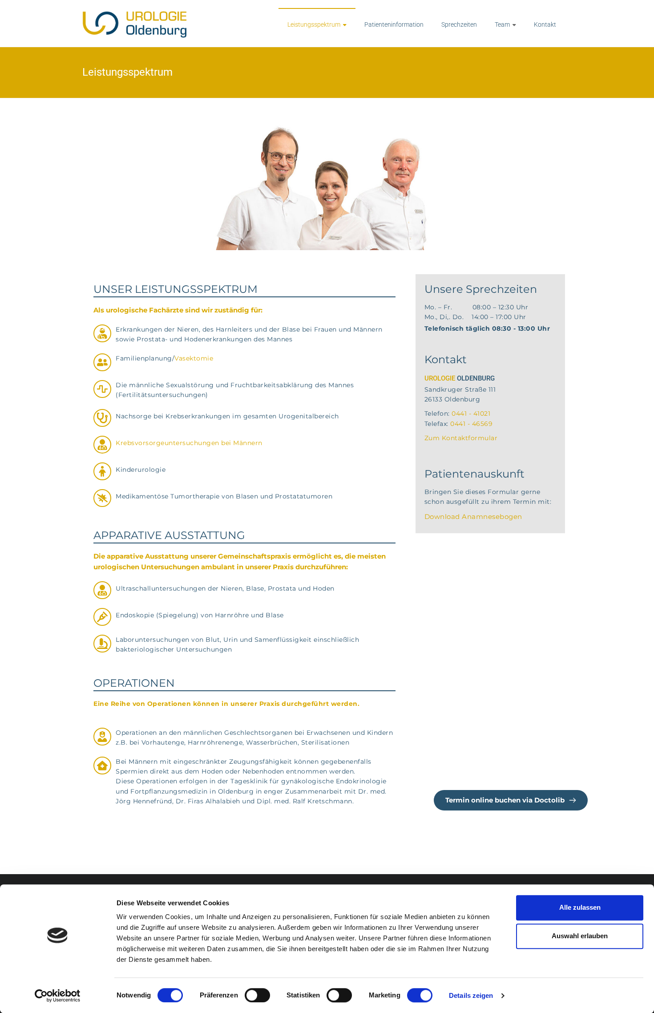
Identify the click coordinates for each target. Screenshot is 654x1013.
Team (502, 24)
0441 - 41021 (471, 413)
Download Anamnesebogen (473, 516)
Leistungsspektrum (313, 24)
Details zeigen (471, 995)
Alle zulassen (580, 907)
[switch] (257, 995)
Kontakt (545, 24)
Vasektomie (193, 358)
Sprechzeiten (459, 24)
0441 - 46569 (471, 424)
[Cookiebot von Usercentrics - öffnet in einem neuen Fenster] (58, 995)
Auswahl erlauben (580, 936)
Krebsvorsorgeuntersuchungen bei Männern (189, 443)
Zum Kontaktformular (461, 438)
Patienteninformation (394, 24)
